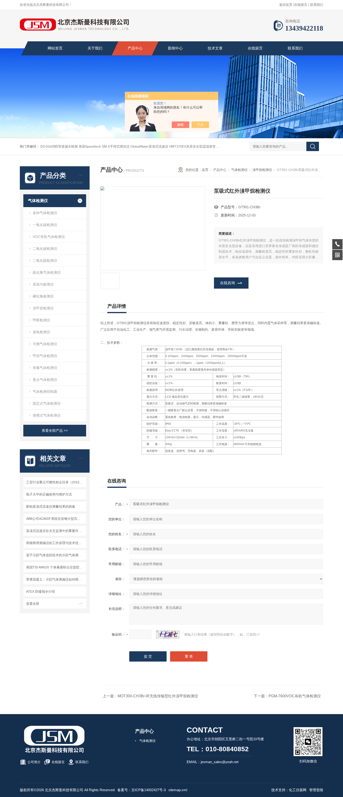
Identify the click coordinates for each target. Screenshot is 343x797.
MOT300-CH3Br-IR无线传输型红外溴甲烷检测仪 (158, 696)
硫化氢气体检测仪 (47, 272)
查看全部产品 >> (55, 430)
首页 (205, 170)
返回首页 (285, 5)
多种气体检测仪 (45, 213)
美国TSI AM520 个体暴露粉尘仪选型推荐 (55, 567)
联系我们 (316, 5)
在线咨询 (227, 283)
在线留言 (300, 5)
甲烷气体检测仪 (45, 356)
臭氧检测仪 (41, 332)
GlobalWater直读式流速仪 (149, 146)
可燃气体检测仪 (45, 344)
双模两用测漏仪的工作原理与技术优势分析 (55, 543)
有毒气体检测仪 (45, 368)
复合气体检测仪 (45, 380)
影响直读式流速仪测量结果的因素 (50, 506)
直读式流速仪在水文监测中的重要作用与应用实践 (55, 531)
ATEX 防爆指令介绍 (40, 591)
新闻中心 (175, 48)
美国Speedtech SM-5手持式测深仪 (104, 146)
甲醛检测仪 (41, 320)
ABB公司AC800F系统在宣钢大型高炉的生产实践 (55, 519)
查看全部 (32, 604)
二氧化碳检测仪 (45, 249)
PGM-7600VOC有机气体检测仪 (295, 696)
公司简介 (34, 762)
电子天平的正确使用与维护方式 (49, 494)
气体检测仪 (38, 200)
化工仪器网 (297, 790)
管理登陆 (316, 790)
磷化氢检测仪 (43, 296)
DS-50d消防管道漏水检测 (59, 146)
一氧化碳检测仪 (45, 225)
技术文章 (215, 48)
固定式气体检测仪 (47, 403)
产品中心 (135, 48)
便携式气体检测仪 (47, 415)
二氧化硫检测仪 (45, 260)
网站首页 (55, 48)
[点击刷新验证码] (167, 634)
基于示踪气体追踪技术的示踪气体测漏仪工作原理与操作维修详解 (55, 555)
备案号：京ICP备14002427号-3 (141, 790)
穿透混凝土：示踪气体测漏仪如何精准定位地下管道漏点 (55, 579)
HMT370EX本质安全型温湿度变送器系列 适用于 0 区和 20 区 (214, 146)
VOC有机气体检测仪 (49, 237)
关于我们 (95, 48)
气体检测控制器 (45, 391)
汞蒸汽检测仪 (43, 284)
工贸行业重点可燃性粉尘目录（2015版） (55, 482)
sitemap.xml (177, 790)
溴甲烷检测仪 (43, 308)
